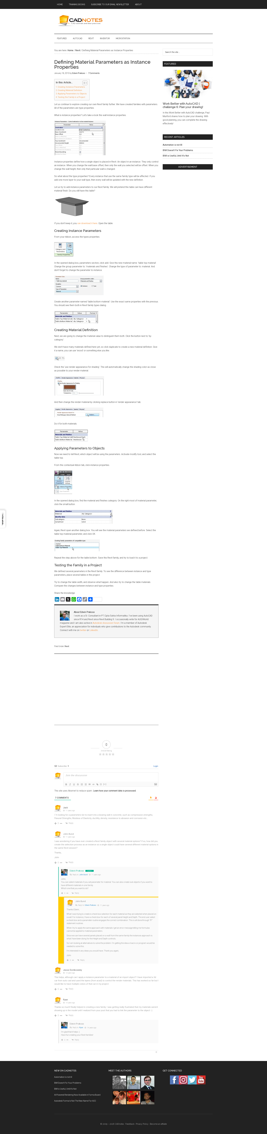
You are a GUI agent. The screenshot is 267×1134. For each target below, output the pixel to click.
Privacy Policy (142, 1124)
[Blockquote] (90, 784)
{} (101, 784)
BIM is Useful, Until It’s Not (176, 155)
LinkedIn (93, 630)
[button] (2, 519)
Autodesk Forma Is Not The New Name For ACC (75, 1101)
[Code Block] (93, 784)
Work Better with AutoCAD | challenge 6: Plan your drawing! (183, 105)
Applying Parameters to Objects (72, 94)
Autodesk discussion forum (106, 623)
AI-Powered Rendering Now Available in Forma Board (77, 1095)
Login (155, 766)
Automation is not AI (172, 145)
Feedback (129, 1124)
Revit (67, 646)
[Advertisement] (162, 20)
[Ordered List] (82, 784)
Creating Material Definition (70, 90)
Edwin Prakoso (77, 871)
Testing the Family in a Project (71, 97)
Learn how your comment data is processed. (114, 790)
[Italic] (70, 784)
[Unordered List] (86, 784)
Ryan (81, 1028)
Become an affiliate (158, 1124)
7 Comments (94, 73)
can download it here (87, 223)
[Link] (97, 784)
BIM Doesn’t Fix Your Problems (178, 150)
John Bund (68, 834)
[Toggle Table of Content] (83, 83)
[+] (104, 784)
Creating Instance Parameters (71, 87)
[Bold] (66, 784)
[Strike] (78, 784)
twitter (83, 630)
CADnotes (80, 20)
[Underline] (74, 784)
